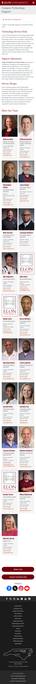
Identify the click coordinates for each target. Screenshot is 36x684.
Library (18, 628)
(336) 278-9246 (23, 198)
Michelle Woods (8, 538)
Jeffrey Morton (25, 363)
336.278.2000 (18, 664)
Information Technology (18, 678)
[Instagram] (21, 588)
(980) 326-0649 (7, 462)
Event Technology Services (18, 676)
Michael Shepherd (26, 450)
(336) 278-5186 (7, 376)
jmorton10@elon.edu (25, 378)
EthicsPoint (18, 618)
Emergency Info (18, 608)
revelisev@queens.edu (9, 466)
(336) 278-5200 (7, 153)
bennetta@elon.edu (25, 157)
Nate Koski (23, 276)
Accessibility (18, 643)
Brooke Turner (8, 494)
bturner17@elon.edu (8, 508)
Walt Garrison (8, 232)
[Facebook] (9, 588)
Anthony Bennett (26, 139)
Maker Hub (18, 569)
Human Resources (18, 621)
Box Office (18, 633)
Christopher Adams (7, 186)
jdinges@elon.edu (24, 200)
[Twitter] (15, 588)
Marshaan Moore (9, 363)
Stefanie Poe (24, 406)
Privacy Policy (18, 636)
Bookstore (18, 631)
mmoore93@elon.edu (8, 378)
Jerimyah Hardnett (26, 232)
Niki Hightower (8, 276)
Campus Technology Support (18, 681)
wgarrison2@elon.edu (8, 248)
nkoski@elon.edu (24, 288)
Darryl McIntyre (25, 319)
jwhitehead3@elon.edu (25, 510)
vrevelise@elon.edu (8, 464)
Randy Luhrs (7, 319)
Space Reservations (18, 626)
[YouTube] (27, 588)
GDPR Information (18, 641)
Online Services (18, 616)
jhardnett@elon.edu (25, 245)
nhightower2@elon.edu (9, 290)
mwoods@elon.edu (8, 552)
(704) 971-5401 (7, 329)
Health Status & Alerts (18, 623)
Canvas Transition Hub (18, 577)
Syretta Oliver (8, 406)
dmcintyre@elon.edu (25, 334)
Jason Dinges (24, 185)
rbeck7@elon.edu (7, 155)
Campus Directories (18, 611)
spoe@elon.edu (24, 422)
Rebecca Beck (8, 139)
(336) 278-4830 (23, 508)
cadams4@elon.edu (8, 204)
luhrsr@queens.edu (8, 332)
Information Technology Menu (13, 19)
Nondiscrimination (18, 638)
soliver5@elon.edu (7, 422)
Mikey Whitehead (26, 494)
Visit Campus (18, 613)
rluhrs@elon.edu (7, 331)
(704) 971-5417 (23, 287)
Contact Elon (18, 606)
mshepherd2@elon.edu (25, 466)
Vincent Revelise (9, 450)
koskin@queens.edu (25, 290)
